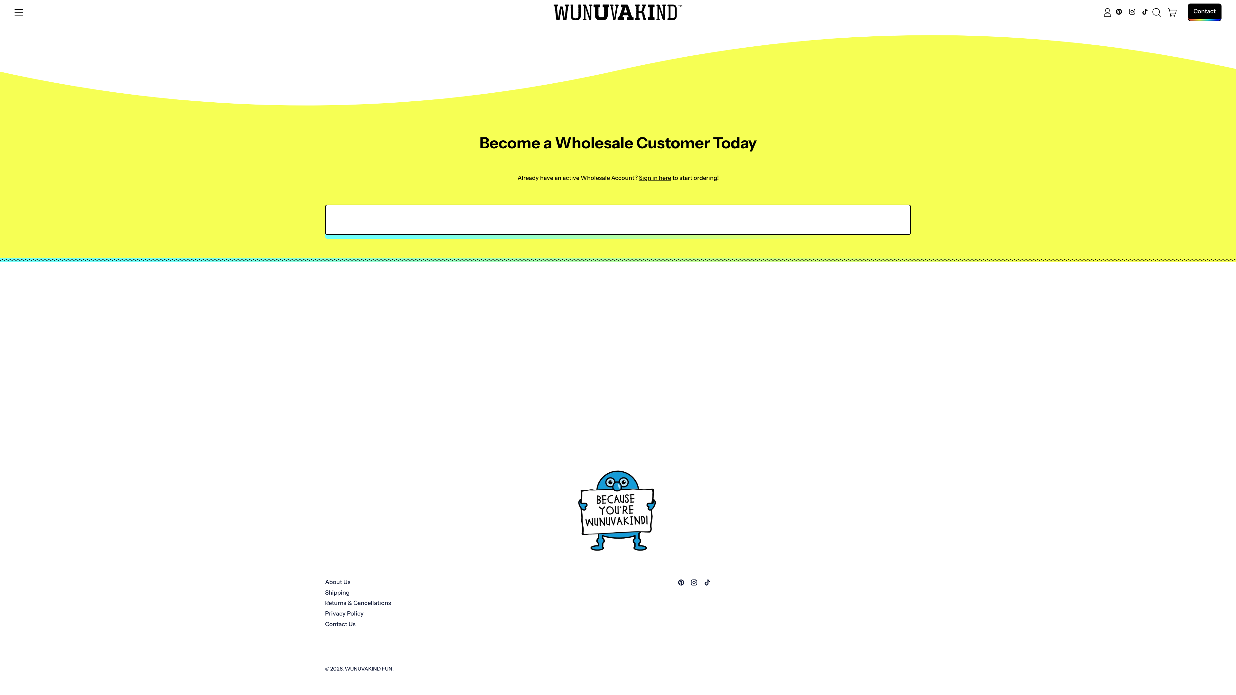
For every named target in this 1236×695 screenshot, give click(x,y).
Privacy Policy (344, 613)
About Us (338, 582)
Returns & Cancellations (358, 603)
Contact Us (340, 624)
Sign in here (655, 177)
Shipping (337, 592)
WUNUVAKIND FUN (368, 668)
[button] (1157, 12)
